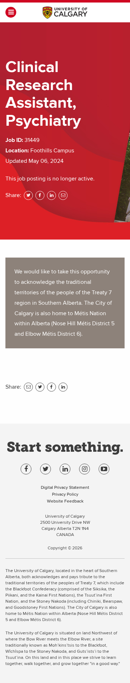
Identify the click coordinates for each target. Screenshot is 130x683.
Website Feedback (65, 501)
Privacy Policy (65, 494)
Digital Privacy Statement (65, 487)
